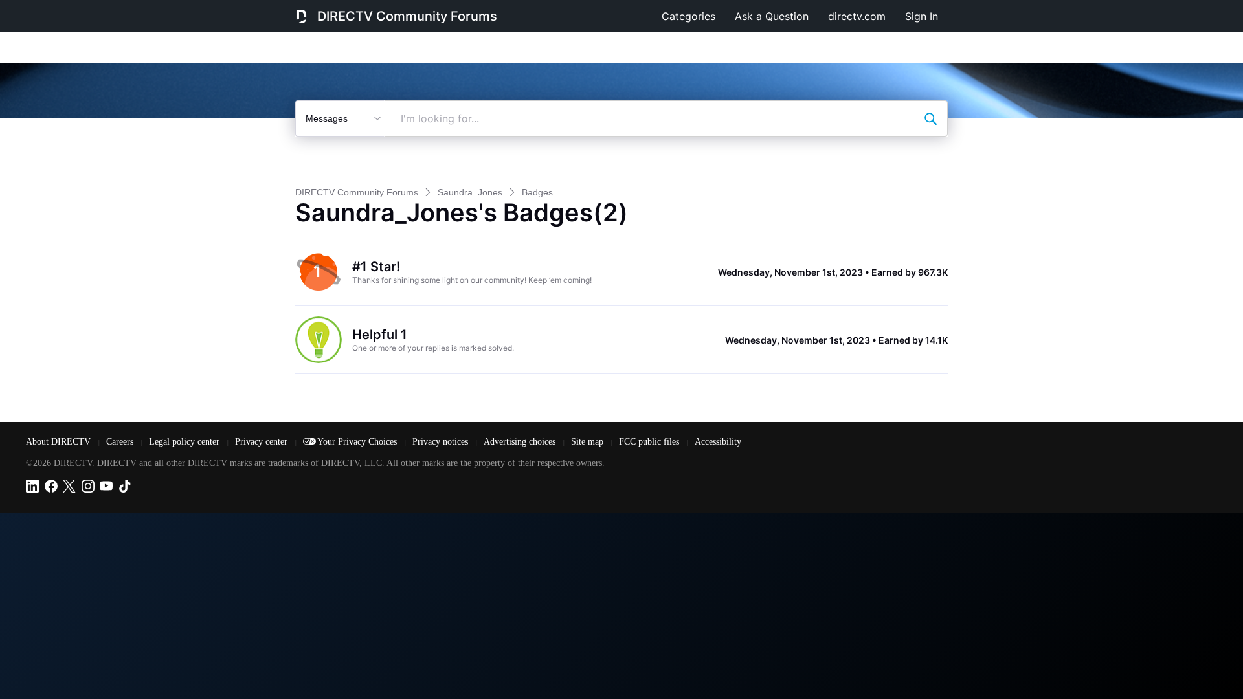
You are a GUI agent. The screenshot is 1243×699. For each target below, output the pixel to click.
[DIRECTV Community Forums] (301, 16)
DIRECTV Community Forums (407, 16)
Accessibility (718, 442)
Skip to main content (54, 9)
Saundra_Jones (470, 192)
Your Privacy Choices (358, 442)
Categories (688, 16)
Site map (588, 442)
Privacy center (262, 442)
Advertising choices (521, 442)
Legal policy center (185, 442)
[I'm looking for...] (930, 118)
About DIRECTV (59, 442)
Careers (121, 442)
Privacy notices (441, 442)
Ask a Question (772, 16)
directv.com (857, 16)
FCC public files (650, 442)
